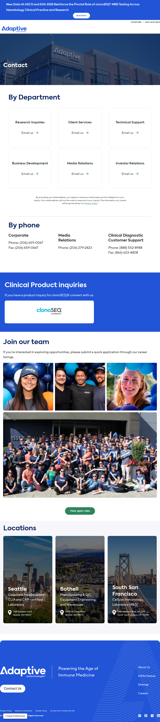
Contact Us (12, 688)
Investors (136, 22)
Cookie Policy (41, 711)
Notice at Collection (23, 711)
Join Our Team (152, 22)
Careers (143, 693)
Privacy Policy (91, 203)
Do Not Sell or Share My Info (62, 711)
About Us (144, 667)
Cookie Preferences (15, 716)
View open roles (80, 511)
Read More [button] (81, 15)
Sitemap (143, 684)
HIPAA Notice (146, 676)
